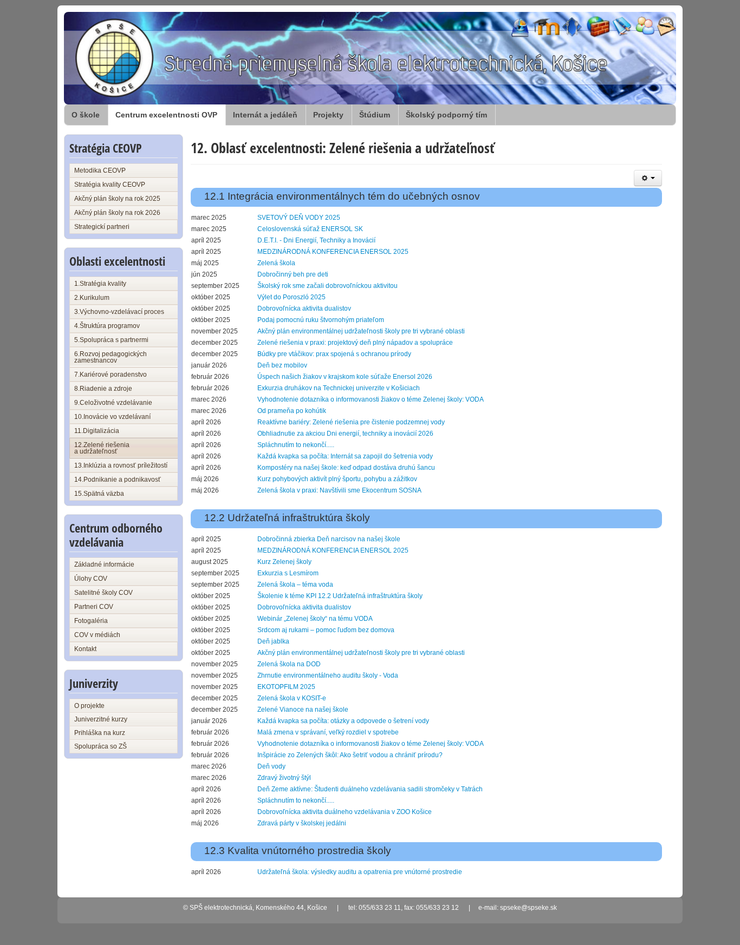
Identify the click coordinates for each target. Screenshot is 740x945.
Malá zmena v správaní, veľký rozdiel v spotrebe (328, 732)
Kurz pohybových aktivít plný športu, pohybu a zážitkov (337, 479)
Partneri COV (93, 607)
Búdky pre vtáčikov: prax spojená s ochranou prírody (334, 354)
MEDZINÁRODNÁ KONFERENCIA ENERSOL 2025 (332, 251)
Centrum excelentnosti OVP (166, 114)
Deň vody (271, 766)
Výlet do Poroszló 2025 (291, 297)
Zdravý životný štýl (284, 778)
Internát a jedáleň (265, 114)
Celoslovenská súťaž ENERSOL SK (310, 229)
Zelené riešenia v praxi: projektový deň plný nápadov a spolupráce (355, 342)
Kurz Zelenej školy (284, 562)
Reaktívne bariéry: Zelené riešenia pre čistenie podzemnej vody (351, 422)
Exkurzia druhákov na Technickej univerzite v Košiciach (338, 388)
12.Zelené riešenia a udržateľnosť (101, 448)
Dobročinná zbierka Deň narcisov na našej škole (328, 539)
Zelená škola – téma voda (295, 584)
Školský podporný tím (446, 114)
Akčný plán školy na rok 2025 (117, 198)
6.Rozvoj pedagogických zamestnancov (110, 357)
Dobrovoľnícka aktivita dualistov (304, 308)
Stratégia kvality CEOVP (109, 184)
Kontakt (85, 649)
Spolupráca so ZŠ (100, 746)
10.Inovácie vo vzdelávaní (112, 417)
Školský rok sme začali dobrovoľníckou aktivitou (327, 286)
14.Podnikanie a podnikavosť (117, 479)
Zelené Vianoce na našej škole (302, 709)
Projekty (328, 114)
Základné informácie (104, 564)
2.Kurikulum (91, 297)
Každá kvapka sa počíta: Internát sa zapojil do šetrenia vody (345, 456)
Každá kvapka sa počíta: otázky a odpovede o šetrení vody (343, 721)
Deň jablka (273, 641)
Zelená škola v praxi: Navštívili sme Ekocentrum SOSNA (339, 490)
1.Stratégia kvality (100, 283)
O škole (86, 114)
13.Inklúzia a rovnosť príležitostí (120, 465)
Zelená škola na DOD (289, 664)
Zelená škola (276, 263)
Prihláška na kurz (99, 733)
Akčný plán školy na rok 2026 (117, 212)
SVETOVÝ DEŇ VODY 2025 (298, 217)
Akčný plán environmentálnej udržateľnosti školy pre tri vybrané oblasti (361, 331)
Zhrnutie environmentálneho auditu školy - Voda (327, 675)
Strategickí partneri (101, 227)
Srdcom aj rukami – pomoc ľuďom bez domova (325, 630)
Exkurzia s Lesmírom (288, 573)
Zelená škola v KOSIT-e (291, 698)
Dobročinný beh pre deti (292, 274)
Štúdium (374, 114)
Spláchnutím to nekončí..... (295, 445)
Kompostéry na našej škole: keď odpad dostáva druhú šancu (346, 467)
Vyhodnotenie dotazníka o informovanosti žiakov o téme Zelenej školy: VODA (370, 399)
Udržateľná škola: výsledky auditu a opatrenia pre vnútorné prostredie (359, 872)
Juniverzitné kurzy (100, 719)
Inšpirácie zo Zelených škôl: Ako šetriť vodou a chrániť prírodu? (350, 755)
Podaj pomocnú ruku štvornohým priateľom (320, 320)
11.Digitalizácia (96, 431)
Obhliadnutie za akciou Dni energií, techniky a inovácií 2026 (345, 433)
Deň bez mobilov (282, 365)
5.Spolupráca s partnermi (111, 340)
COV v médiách (97, 635)
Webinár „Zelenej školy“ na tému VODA (315, 618)
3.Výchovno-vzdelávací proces (119, 312)
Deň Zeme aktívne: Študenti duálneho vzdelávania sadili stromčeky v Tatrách (370, 789)
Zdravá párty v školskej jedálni (301, 823)
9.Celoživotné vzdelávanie (113, 402)
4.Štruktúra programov (107, 326)
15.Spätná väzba (99, 493)
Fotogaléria (91, 621)
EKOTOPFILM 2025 (286, 687)
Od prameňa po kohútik (291, 411)
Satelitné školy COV (103, 592)
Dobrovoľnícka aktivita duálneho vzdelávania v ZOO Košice (344, 812)
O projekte (89, 706)
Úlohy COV (90, 578)
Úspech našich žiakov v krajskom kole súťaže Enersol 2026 (344, 376)
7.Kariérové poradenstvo (110, 374)
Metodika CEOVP (100, 170)
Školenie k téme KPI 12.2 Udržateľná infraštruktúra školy (340, 596)
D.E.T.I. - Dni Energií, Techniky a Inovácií (316, 240)
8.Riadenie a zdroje (103, 388)
